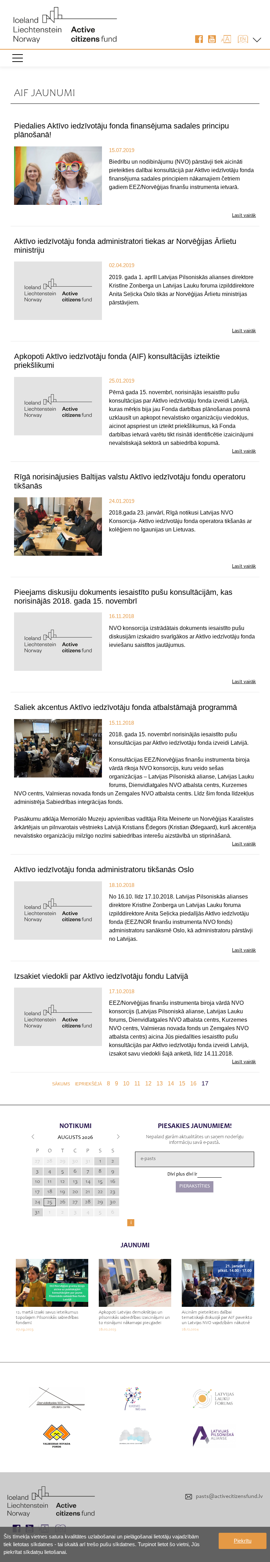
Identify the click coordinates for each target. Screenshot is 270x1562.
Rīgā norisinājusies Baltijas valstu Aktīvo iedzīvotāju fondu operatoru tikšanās (129, 481)
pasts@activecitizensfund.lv (229, 1496)
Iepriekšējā (88, 1084)
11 (137, 1084)
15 (182, 1084)
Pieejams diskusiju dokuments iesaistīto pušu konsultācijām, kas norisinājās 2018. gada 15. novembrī (123, 596)
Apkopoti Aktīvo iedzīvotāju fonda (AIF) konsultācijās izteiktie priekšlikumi (117, 361)
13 (159, 1084)
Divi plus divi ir (182, 1174)
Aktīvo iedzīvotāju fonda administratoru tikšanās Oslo (104, 869)
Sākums (61, 1084)
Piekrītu (242, 1541)
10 (126, 1084)
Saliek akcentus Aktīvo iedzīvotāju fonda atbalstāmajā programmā (125, 707)
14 (171, 1084)
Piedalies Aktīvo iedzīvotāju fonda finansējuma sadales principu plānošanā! (121, 130)
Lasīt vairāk (244, 215)
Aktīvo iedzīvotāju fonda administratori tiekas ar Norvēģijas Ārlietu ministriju (125, 245)
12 (148, 1084)
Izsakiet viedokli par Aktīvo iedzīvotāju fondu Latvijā (101, 976)
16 (193, 1084)
